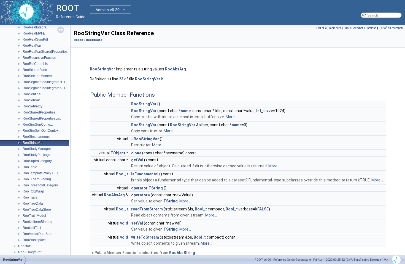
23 (121, 79)
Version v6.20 (108, 9)
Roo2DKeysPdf (29, 252)
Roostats (24, 246)
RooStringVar (33, 143)
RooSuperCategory (37, 161)
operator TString (147, 188)
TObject (117, 153)
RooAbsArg (175, 69)
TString (170, 201)
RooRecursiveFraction (39, 58)
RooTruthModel (34, 216)
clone (136, 153)
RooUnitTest (32, 228)
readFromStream (147, 209)
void (124, 223)
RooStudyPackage (37, 155)
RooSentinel (32, 94)
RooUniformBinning (37, 222)
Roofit (78, 40)
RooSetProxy (32, 106)
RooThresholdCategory (40, 185)
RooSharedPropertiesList (42, 118)
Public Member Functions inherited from (144, 252)
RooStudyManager (37, 149)
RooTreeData (33, 203)
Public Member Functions (360, 28)
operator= (140, 195)
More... (231, 117)
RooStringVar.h (149, 79)
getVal (137, 160)
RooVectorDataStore (38, 234)
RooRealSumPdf (35, 39)
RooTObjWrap (33, 191)
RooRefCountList (35, 64)
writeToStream (145, 237)
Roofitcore (94, 40)
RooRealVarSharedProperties (45, 52)
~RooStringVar (145, 139)
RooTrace (30, 197)
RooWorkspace (34, 240)
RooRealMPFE (34, 33)
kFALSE (262, 209)
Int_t (260, 111)
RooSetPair (31, 100)
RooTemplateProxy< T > (41, 173)
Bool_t (122, 174)
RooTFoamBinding (37, 179)
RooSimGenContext (38, 124)
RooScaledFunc (35, 70)
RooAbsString (182, 252)
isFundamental (144, 174)
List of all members (328, 28)
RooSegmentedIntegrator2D (44, 88)
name (186, 111)
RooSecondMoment (38, 76)
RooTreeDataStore (37, 210)
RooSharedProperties (39, 112)
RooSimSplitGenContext (41, 131)
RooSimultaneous (36, 137)
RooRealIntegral (35, 27)
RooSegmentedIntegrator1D (44, 82)
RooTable (30, 167)
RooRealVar (32, 45)
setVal (137, 223)
